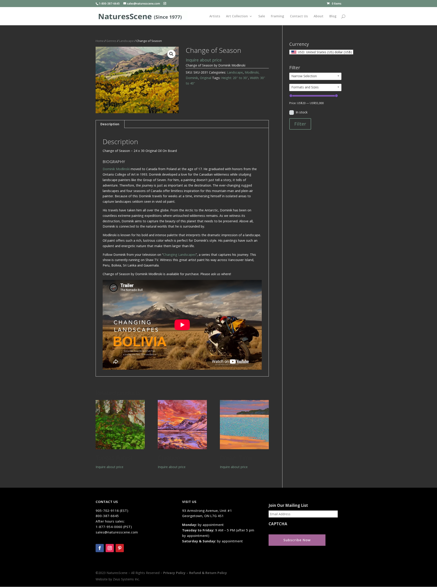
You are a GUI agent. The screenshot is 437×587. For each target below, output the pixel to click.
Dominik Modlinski (116, 169)
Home (100, 41)
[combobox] (321, 52)
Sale (261, 16)
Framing (277, 16)
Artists (214, 16)
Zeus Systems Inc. (126, 579)
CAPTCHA (278, 523)
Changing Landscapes (179, 254)
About (318, 16)
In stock (301, 112)
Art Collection (237, 16)
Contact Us (299, 16)
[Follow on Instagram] (110, 548)
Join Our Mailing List (288, 505)
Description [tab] (109, 124)
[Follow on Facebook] (100, 548)
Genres (111, 41)
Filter (300, 124)
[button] (171, 54)
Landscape (126, 41)
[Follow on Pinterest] (120, 548)
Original (205, 78)
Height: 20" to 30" (234, 78)
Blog (332, 16)
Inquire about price (204, 60)
